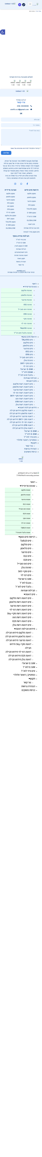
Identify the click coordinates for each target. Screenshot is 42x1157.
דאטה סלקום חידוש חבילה (21, 410)
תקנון (34, 443)
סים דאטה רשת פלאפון (23, 387)
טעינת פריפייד (31, 286)
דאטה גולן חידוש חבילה (23, 428)
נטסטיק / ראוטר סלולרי (27, 440)
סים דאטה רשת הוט (24, 398)
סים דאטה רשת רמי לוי (23, 393)
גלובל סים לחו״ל (25, 375)
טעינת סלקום (26, 290)
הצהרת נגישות (30, 449)
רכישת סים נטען (30, 337)
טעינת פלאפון (26, 295)
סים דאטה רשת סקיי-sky (21, 396)
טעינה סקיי (27, 319)
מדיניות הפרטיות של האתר (19, 148)
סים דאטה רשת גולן (24, 404)
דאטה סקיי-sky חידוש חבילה (20, 419)
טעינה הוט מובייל (25, 309)
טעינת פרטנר (26, 300)
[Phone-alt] (23, 4)
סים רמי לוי (28, 366)
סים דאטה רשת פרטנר (23, 390)
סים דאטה (32, 381)
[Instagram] (19, 4)
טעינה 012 (28, 305)
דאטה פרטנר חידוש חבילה (21, 416)
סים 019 (29, 354)
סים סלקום (28, 342)
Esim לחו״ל (27, 372)
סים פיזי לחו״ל (30, 437)
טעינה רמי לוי (26, 323)
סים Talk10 (27, 340)
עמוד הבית (38, 11)
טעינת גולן (28, 360)
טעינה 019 (28, 314)
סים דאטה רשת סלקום (23, 384)
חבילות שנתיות (30, 378)
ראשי (34, 284)
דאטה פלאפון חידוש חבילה (21, 413)
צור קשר (29, 446)
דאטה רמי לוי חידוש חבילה (21, 422)
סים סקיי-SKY (26, 363)
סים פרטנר (28, 348)
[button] (2, 32)
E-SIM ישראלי (26, 369)
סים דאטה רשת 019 (24, 401)
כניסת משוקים (30, 452)
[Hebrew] (30, 4)
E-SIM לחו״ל (31, 434)
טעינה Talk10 (26, 328)
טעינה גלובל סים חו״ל (23, 333)
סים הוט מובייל (26, 357)
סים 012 (29, 351)
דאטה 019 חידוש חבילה (22, 425)
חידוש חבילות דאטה (28, 407)
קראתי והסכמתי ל (24, 148)
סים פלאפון (28, 345)
